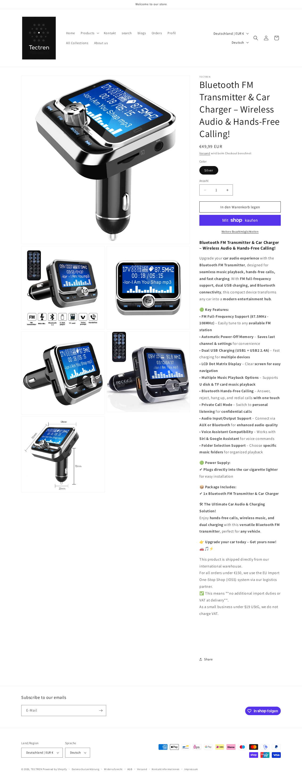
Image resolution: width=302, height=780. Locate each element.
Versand (204, 153)
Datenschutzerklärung (86, 769)
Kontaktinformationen (166, 769)
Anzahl (203, 181)
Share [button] (208, 659)
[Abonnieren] (101, 710)
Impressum (191, 769)
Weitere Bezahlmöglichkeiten (240, 231)
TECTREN (36, 769)
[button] (89, 33)
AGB (129, 769)
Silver (208, 170)
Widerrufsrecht (113, 769)
